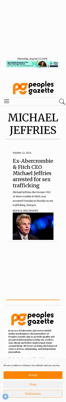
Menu (22, 102)
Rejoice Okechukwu (25, 210)
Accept (33, 375)
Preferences (33, 393)
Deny (33, 384)
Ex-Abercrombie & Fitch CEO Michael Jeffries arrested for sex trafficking (33, 173)
